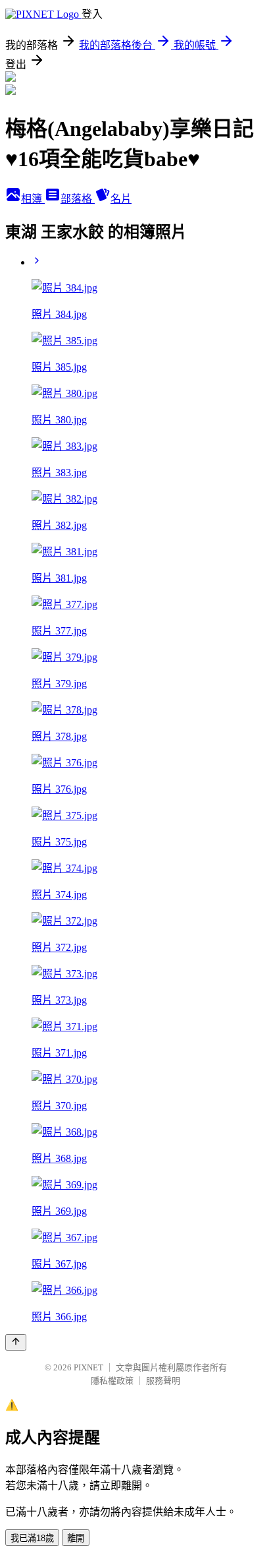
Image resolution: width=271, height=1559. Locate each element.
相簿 (33, 198)
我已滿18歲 (32, 1538)
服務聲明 (163, 1381)
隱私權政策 (112, 1381)
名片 (121, 198)
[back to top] (15, 1342)
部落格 (78, 198)
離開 (75, 1538)
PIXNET (88, 1367)
